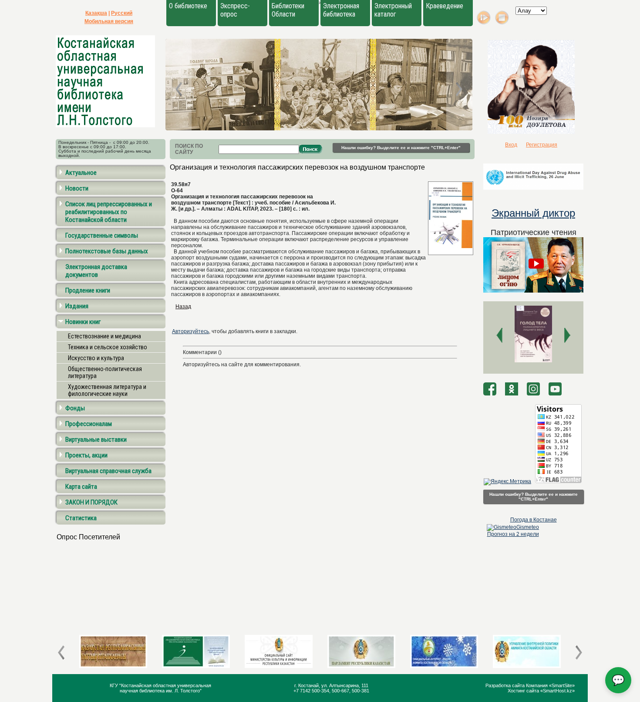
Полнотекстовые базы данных (106, 251)
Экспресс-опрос (235, 10)
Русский (121, 13)
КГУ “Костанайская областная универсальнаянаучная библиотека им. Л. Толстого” (160, 688)
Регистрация (541, 145)
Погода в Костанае (533, 520)
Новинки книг (83, 322)
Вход (511, 145)
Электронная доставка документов (96, 271)
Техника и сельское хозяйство (107, 347)
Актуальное (81, 173)
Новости (76, 188)
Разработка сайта (505, 685)
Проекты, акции (86, 455)
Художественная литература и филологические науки (107, 390)
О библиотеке (188, 6)
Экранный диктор (533, 213)
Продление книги (87, 290)
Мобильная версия (108, 21)
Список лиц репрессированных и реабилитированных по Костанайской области (108, 212)
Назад (183, 306)
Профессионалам (88, 424)
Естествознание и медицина (104, 336)
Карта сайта (81, 487)
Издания (76, 306)
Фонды (75, 408)
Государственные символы (101, 235)
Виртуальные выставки (96, 439)
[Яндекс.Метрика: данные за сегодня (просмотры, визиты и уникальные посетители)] (507, 481)
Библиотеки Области (288, 10)
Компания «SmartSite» (550, 685)
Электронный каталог (393, 10)
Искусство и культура (96, 357)
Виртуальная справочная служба (108, 471)
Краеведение (444, 6)
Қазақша (96, 13)
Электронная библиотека (341, 10)
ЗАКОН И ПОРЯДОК (91, 502)
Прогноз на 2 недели (513, 534)
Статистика (81, 518)
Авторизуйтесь (190, 331)
